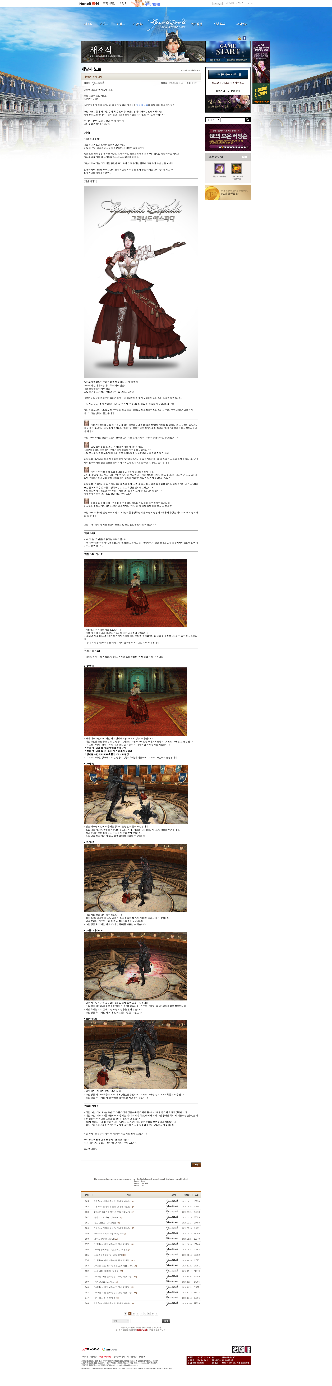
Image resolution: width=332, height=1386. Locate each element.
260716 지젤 (234, 147)
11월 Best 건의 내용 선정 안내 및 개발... (114, 1260)
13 (137, 1314)
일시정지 (247, 147)
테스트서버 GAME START (236, 60)
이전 (243, 157)
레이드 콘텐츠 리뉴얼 (106, 1239)
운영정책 (142, 1357)
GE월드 (120, 23)
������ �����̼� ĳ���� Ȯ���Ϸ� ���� (261, 62)
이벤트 (123, 3)
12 (133, 1314)
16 (149, 1314)
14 (141, 1314)
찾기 (233, 91)
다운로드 (220, 23)
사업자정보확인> (152, 1363)
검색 (166, 1321)
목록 (196, 1164)
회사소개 (84, 1357)
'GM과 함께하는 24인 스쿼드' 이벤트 (112, 1249)
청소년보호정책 (119, 1357)
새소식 (88, 23)
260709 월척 (236, 147)
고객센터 (239, 3)
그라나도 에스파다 (166, 24)
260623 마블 (225, 147)
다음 (246, 157)
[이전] (125, 1313)
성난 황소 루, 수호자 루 (106, 1298)
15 (145, 1314)
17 (152, 1314)
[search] (233, 120)
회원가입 (220, 91)
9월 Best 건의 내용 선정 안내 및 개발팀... (114, 1303)
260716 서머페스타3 (231, 147)
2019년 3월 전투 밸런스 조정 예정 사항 (114, 1212)
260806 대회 (220, 147)
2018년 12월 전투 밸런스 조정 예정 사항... (115, 1266)
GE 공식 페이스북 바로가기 (244, 38)
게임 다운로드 (214, 60)
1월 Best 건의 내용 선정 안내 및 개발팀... (114, 1228)
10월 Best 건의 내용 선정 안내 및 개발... (113, 1287)
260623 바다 (228, 147)
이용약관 (93, 1357)
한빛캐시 (230, 3)
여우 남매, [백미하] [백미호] (108, 1271)
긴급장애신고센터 (245, 147)
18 (156, 1314)
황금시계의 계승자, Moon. (108, 1217)
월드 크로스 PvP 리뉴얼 (107, 1223)
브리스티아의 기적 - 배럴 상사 (110, 1255)
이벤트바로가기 (228, 104)
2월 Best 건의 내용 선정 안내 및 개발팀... (114, 1206)
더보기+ (249, 3)
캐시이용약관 (131, 1357)
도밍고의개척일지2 (242, 147)
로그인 (218, 3)
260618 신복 (239, 147)
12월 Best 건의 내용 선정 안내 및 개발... (113, 1244)
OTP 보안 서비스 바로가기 (240, 38)
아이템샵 (196, 23)
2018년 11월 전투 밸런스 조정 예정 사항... (115, 1276)
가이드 (104, 23)
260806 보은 (222, 147)
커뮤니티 (137, 23)
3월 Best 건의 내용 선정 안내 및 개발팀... (114, 1201)
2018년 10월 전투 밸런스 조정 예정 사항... (115, 1292)
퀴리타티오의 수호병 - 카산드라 (110, 1233)
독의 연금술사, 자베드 (106, 1282)
